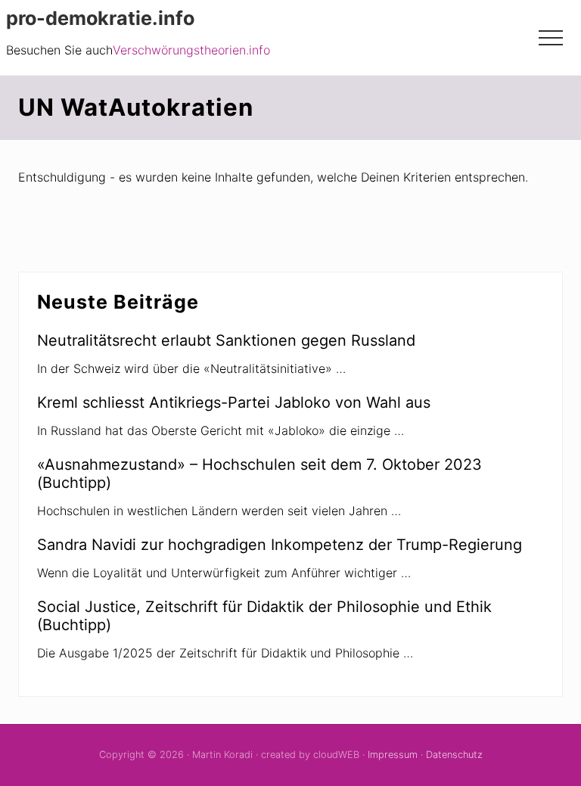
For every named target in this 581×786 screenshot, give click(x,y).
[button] (551, 38)
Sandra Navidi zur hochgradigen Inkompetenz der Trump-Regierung (279, 545)
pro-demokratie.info (100, 18)
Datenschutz (454, 754)
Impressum (393, 754)
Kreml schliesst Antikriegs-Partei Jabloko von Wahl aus (233, 402)
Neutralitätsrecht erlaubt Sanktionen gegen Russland (226, 340)
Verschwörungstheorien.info (191, 49)
